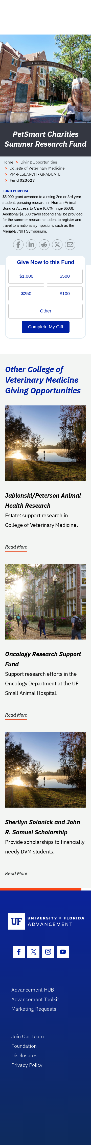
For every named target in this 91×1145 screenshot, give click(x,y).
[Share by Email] (71, 245)
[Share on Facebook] (19, 245)
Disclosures (24, 1055)
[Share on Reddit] (45, 245)
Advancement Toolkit (35, 999)
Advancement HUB (32, 989)
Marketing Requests (33, 1008)
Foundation (24, 1045)
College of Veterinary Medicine (37, 168)
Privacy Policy (26, 1065)
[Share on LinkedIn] (32, 245)
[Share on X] (58, 245)
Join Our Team (27, 1036)
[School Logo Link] (42, 921)
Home (8, 162)
